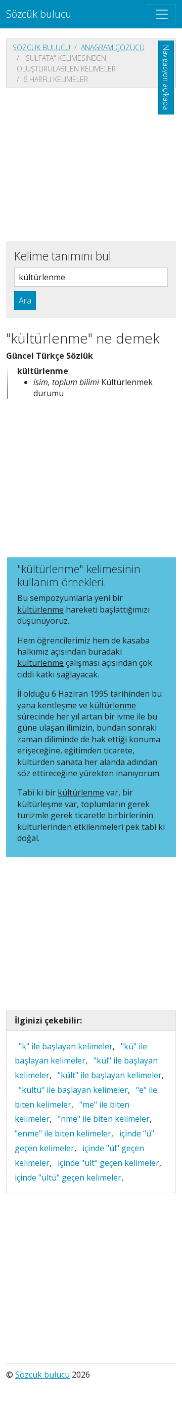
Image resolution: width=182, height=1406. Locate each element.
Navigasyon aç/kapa (166, 77)
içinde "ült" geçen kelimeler (108, 1162)
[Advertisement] (91, 163)
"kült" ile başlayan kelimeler (110, 1075)
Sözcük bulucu (38, 14)
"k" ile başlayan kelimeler (66, 1046)
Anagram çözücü (113, 47)
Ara (25, 300)
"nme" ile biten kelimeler (104, 1118)
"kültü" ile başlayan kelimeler (73, 1089)
